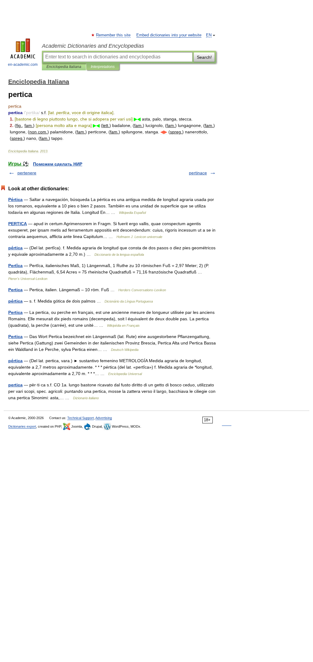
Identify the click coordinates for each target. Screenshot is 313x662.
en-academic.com (23, 64)
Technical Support (80, 418)
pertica (15, 384)
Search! (204, 57)
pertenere (26, 172)
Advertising (103, 418)
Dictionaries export (22, 426)
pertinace (198, 172)
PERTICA (17, 223)
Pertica (15, 289)
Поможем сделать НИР (57, 164)
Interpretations (103, 67)
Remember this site (114, 35)
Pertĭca (15, 265)
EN (209, 35)
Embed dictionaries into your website (168, 35)
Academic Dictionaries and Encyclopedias (93, 46)
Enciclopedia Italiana (63, 67)
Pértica (15, 199)
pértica (15, 247)
